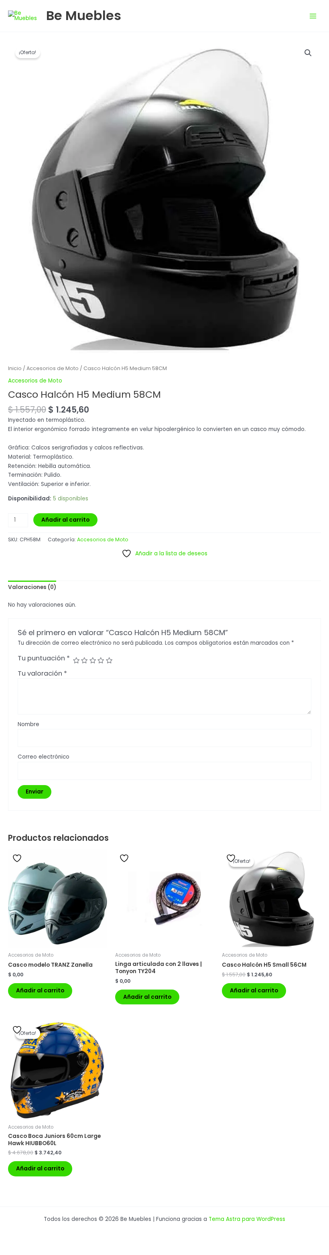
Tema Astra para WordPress (247, 1219)
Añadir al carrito (65, 520)
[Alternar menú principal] (313, 16)
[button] (308, 53)
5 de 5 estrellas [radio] (109, 660)
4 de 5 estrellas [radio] (100, 660)
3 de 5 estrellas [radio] (92, 660)
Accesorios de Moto (52, 368)
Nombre (28, 724)
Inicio (15, 368)
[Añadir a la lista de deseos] (18, 858)
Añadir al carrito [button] (40, 990)
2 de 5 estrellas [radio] (84, 660)
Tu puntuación (44, 658)
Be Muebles (83, 15)
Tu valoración (42, 673)
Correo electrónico (43, 757)
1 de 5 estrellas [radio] (76, 660)
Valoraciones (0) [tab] (32, 587)
